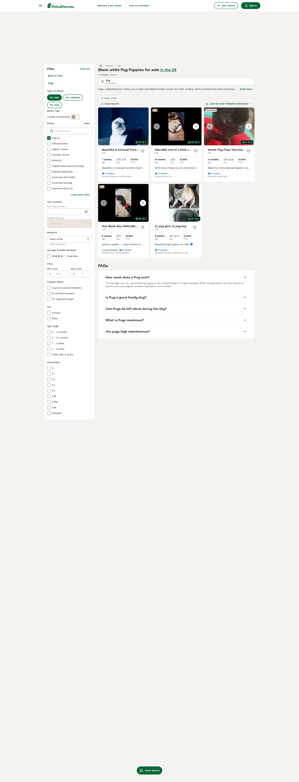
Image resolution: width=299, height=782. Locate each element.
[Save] (142, 151)
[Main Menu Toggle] (40, 5)
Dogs (51, 83)
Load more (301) (80, 194)
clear (87, 123)
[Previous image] (157, 126)
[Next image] (196, 126)
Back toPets (55, 75)
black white (110, 98)
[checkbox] (49, 138)
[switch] (75, 116)
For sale (54, 97)
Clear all (85, 68)
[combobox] (65, 212)
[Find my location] (86, 212)
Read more (246, 89)
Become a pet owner (110, 5)
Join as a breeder (139, 5)
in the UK (168, 70)
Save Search (112, 103)
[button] (176, 126)
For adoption (73, 97)
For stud (54, 105)
